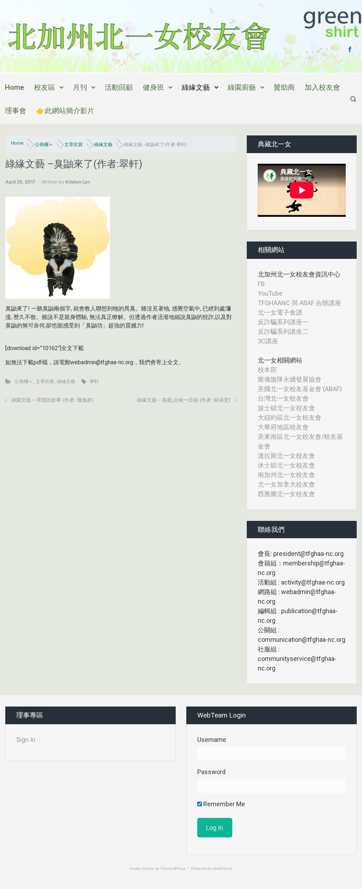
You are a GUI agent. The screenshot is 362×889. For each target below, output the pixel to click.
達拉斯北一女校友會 (286, 455)
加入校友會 (322, 87)
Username (211, 739)
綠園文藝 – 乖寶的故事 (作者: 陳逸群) (52, 400)
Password (211, 771)
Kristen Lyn (77, 182)
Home (14, 87)
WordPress (222, 868)
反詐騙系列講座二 (283, 331)
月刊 (80, 87)
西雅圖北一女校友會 (286, 494)
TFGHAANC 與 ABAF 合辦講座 (299, 303)
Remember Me (223, 804)
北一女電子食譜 (280, 312)
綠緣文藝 (196, 87)
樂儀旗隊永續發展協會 (289, 379)
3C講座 (268, 341)
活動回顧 (119, 87)
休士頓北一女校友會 (286, 465)
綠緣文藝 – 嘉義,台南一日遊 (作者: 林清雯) (183, 400)
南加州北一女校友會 (286, 474)
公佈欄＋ (44, 144)
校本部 (267, 369)
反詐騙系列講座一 (283, 322)
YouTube (270, 293)
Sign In (25, 739)
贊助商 (284, 87)
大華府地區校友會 (283, 427)
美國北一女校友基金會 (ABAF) (300, 389)
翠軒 (94, 381)
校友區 (44, 87)
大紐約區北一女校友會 (289, 417)
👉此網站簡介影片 (65, 110)
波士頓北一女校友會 (286, 408)
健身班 (153, 87)
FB (261, 283)
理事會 (15, 110)
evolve (135, 868)
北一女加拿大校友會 (286, 484)
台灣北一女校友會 (283, 398)
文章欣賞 (73, 144)
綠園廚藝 (242, 87)
